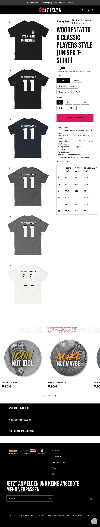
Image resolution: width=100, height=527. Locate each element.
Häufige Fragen (59, 462)
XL (85, 102)
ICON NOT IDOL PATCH (9, 383)
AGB (69, 515)
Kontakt (55, 450)
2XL (61, 108)
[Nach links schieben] (44, 396)
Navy (76, 80)
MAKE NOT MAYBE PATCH (57, 383)
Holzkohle (64, 92)
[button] (5, 10)
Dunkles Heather (67, 86)
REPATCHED (21, 515)
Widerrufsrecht (79, 515)
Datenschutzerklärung (56, 515)
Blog (54, 468)
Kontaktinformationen (85, 518)
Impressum (57, 456)
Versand (70, 71)
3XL (72, 108)
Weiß (78, 92)
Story (54, 474)
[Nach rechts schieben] (56, 396)
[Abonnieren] (50, 498)
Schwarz (63, 80)
